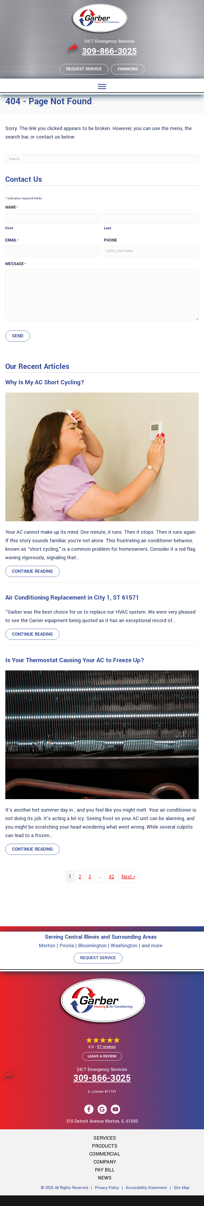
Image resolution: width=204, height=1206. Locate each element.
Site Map (181, 1188)
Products (104, 1146)
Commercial (104, 1154)
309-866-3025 (109, 51)
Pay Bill (104, 1170)
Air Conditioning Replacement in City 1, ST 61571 (72, 597)
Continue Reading (36, 571)
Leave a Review (102, 1056)
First (9, 228)
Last (107, 228)
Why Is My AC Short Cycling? (44, 382)
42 (111, 876)
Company (105, 1162)
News (105, 1178)
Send (17, 336)
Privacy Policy (107, 1188)
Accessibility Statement (146, 1188)
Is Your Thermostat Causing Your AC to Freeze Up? (74, 660)
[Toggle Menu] (102, 86)
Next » (128, 876)
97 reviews (106, 1047)
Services (105, 1138)
